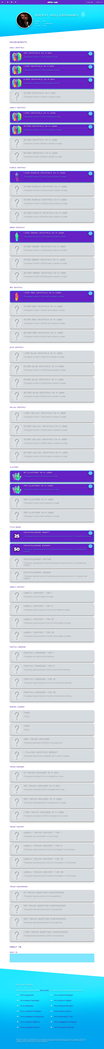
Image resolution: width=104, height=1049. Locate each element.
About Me (13, 952)
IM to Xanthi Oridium (62, 1011)
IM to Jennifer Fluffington (30, 1011)
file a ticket (44, 990)
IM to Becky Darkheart (29, 1000)
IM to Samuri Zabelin (62, 1000)
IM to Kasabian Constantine (32, 1016)
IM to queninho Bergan (63, 995)
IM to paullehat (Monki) (29, 1027)
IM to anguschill (26, 995)
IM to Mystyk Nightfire (30, 1022)
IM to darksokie (26, 1005)
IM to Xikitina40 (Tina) (63, 1016)
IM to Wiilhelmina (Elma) (64, 1027)
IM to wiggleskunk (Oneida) (65, 1022)
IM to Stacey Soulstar (63, 1005)
